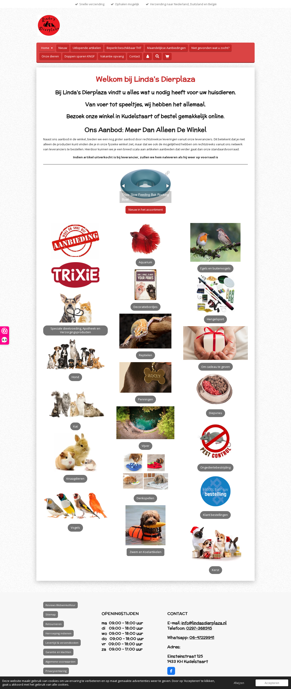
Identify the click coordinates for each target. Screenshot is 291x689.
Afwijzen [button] (239, 683)
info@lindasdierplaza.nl (204, 623)
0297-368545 (199, 628)
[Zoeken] (157, 56)
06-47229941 (201, 637)
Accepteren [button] (272, 683)
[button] (167, 173)
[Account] (147, 56)
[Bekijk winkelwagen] (167, 56)
